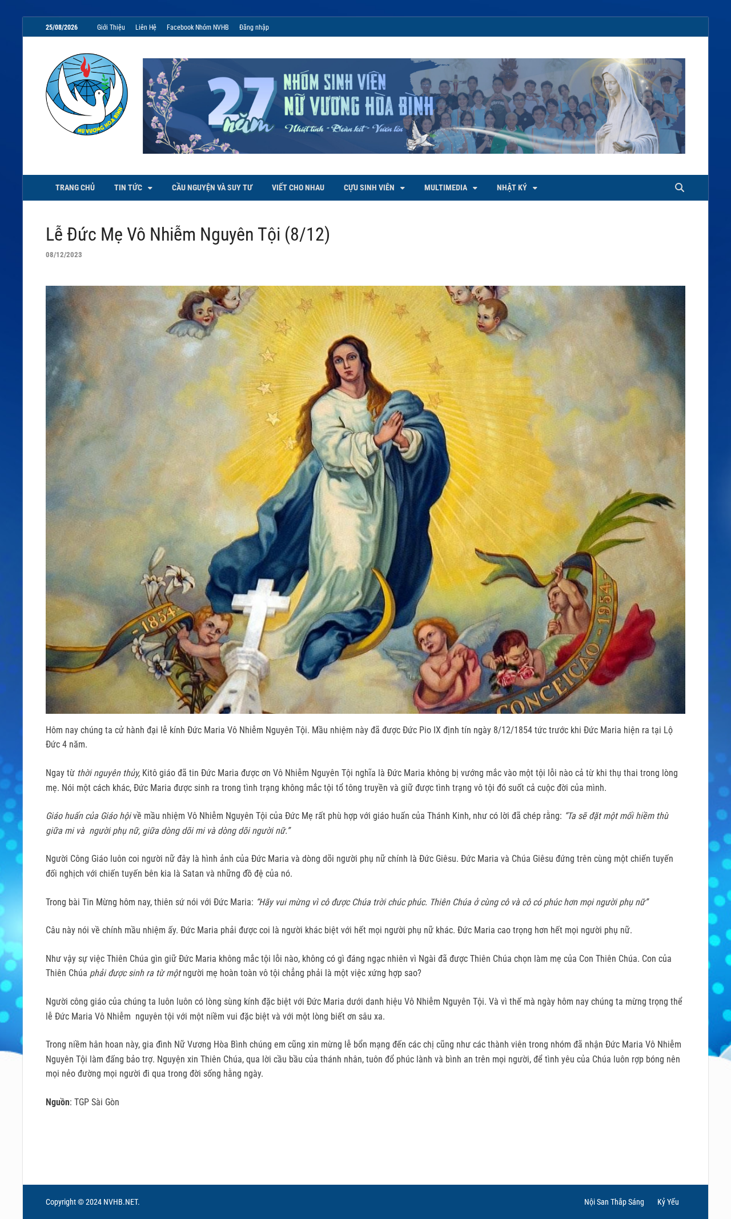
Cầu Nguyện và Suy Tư (212, 187)
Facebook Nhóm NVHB (198, 27)
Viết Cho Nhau (298, 187)
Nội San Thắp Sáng (614, 1201)
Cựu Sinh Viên (369, 187)
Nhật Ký (512, 187)
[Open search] (679, 188)
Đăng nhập (254, 27)
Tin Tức (128, 187)
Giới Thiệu (111, 27)
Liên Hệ (145, 27)
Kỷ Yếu (668, 1201)
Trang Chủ (75, 187)
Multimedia (445, 187)
